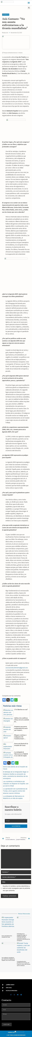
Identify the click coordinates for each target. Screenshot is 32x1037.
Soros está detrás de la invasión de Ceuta (7, 936)
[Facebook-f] (11, 995)
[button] (28, 2)
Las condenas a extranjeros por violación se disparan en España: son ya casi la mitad (15, 784)
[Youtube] (18, 995)
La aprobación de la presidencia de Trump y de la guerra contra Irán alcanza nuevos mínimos (15, 791)
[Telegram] (21, 995)
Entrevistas (6, 14)
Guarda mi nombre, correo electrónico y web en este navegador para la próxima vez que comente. (16, 888)
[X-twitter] (14, 995)
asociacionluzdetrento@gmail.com (17, 668)
